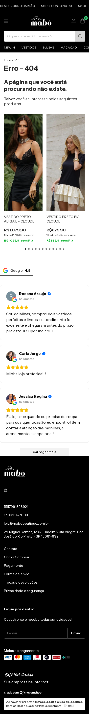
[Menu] (6, 21)
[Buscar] (80, 36)
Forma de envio (16, 574)
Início (7, 60)
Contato (10, 548)
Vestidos (29, 47)
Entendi (69, 706)
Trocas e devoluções (20, 582)
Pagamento (13, 565)
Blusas (48, 47)
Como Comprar (16, 557)
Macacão (69, 47)
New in (9, 47)
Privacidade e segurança (24, 591)
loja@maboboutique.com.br (26, 523)
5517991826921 (16, 506)
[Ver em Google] (11, 296)
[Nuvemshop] (23, 693)
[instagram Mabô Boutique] (5, 490)
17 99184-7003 (16, 515)
